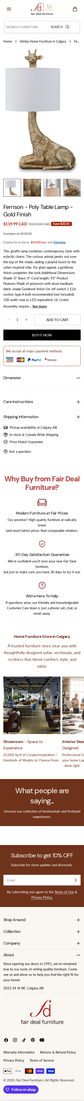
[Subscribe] (75, 880)
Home (7, 41)
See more (39, 306)
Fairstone (60, 242)
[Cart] (75, 9)
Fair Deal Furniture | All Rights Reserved (45, 1080)
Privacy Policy (13, 1060)
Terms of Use (64, 892)
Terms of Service (42, 1060)
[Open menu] (8, 9)
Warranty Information (19, 1052)
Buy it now (42, 335)
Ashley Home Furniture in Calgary (43, 41)
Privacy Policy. (42, 897)
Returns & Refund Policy (58, 1052)
